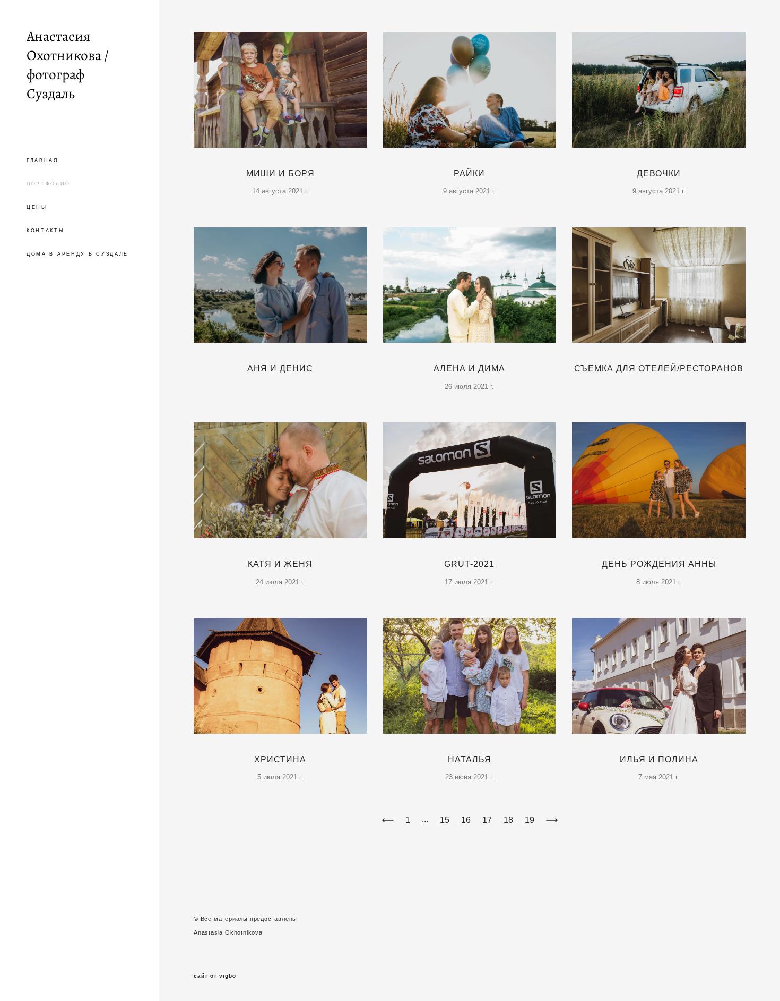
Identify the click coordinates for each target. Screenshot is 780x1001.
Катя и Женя (280, 564)
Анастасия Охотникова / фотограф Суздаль (68, 65)
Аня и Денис (280, 368)
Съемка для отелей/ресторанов (658, 368)
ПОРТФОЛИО (48, 183)
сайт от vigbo (215, 976)
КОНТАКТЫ (46, 230)
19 (529, 820)
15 (444, 820)
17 (487, 820)
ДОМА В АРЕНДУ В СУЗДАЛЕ (77, 254)
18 (508, 820)
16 (466, 820)
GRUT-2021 (469, 564)
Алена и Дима (469, 368)
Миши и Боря (280, 173)
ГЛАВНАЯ (43, 160)
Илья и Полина (659, 759)
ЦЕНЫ (37, 207)
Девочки (659, 173)
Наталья (469, 759)
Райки (469, 173)
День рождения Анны (659, 564)
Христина (280, 759)
